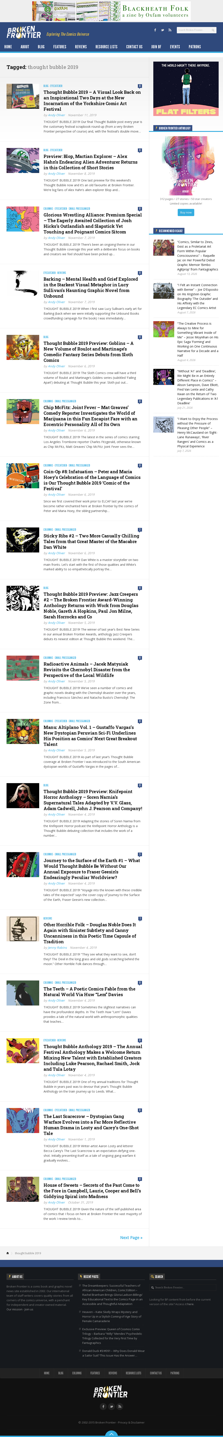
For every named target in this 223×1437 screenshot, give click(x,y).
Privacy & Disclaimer (131, 1422)
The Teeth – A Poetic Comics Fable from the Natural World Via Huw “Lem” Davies (89, 991)
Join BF (156, 46)
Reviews (81, 46)
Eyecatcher (56, 86)
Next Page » (131, 1237)
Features (59, 46)
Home (8, 46)
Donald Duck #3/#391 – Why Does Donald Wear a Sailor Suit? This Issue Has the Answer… (113, 1353)
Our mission (14, 1309)
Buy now (186, 212)
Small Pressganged (79, 209)
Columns (48, 209)
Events (175, 46)
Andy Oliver (56, 115)
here (190, 1304)
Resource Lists (107, 46)
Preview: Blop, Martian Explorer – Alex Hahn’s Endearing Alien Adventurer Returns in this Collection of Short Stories (91, 161)
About (25, 46)
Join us (29, 1309)
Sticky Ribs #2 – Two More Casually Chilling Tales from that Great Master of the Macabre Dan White (91, 541)
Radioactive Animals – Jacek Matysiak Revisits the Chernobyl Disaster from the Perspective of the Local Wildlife (87, 669)
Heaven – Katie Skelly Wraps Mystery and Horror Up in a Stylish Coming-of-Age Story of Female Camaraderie (111, 1316)
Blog (41, 46)
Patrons (195, 46)
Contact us (134, 46)
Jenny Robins (57, 947)
